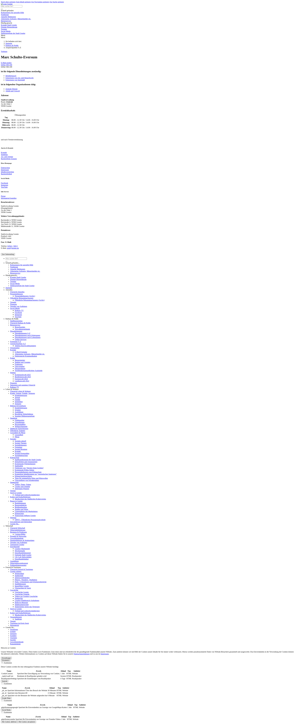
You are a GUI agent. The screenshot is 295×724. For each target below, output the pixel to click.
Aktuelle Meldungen (8, 17)
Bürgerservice (6, 21)
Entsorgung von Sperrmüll (15, 80)
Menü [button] (3, 37)
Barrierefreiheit (6, 174)
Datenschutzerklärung (82, 654)
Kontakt (4, 152)
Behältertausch (11, 76)
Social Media (5, 31)
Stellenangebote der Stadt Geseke (13, 33)
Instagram (4, 185)
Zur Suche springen (57, 2)
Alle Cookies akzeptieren (27, 722)
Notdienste (5, 15)
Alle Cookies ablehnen (9, 722)
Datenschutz (5, 168)
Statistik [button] (4, 681)
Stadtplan (4, 155)
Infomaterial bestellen (8, 198)
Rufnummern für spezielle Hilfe (12, 13)
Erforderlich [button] (5, 660)
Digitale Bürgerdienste (9, 27)
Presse (3, 196)
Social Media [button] (6, 710)
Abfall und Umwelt (13, 91)
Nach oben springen (8, 2)
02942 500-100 (6, 65)
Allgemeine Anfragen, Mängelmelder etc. (16, 19)
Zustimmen (7, 663)
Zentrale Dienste (12, 89)
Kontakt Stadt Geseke (9, 25)
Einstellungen (6, 658)
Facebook (4, 183)
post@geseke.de (13, 248)
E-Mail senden (6, 63)
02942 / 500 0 (12, 246)
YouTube (4, 187)
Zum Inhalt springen (23, 2)
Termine (4, 29)
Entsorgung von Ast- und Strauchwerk (20, 78)
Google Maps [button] (6, 698)
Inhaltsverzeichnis (7, 172)
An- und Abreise (7, 157)
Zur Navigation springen (40, 2)
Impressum (5, 170)
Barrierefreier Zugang (9, 159)
